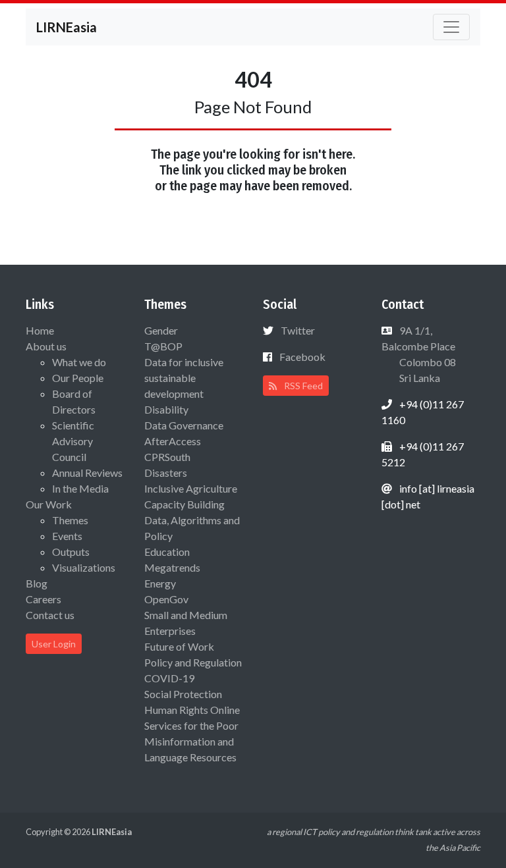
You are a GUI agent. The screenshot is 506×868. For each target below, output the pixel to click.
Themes (70, 520)
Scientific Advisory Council (73, 441)
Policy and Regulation (193, 662)
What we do (79, 362)
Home (40, 330)
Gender (161, 330)
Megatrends (172, 567)
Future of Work (179, 646)
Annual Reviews (87, 472)
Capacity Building (184, 504)
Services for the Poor (191, 725)
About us (46, 346)
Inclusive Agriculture (190, 488)
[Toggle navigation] (451, 27)
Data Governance (183, 425)
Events (67, 535)
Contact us (50, 615)
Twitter (298, 330)
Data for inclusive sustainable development (183, 378)
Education (167, 551)
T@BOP (163, 346)
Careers (43, 599)
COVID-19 (169, 678)
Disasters (165, 472)
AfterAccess (172, 441)
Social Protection (183, 694)
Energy (160, 583)
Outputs (71, 551)
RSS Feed (302, 385)
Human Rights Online (192, 709)
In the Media (80, 488)
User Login (54, 643)
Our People (77, 377)
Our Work (49, 504)
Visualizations (83, 567)
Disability (166, 409)
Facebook (302, 356)
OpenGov (166, 599)
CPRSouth (167, 456)
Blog (36, 583)
